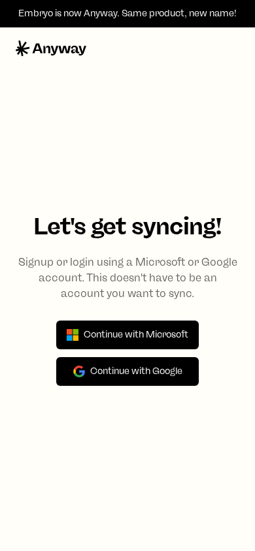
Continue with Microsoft (136, 334)
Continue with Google (136, 371)
